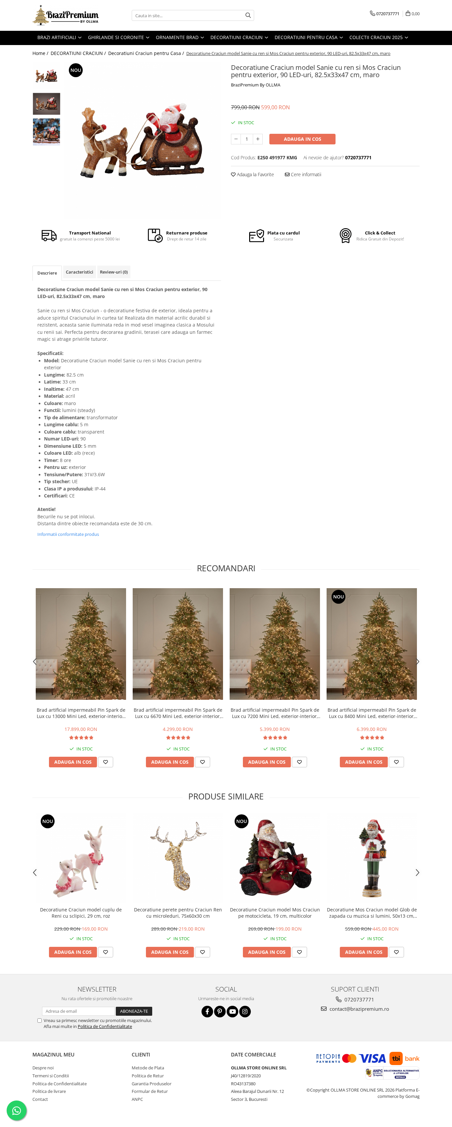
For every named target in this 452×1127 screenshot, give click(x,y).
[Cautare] (248, 15)
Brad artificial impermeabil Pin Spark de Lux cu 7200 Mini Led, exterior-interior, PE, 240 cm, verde (275, 713)
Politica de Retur (148, 1076)
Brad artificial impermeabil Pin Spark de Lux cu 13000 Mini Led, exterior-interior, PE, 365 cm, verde (81, 713)
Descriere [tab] (47, 273)
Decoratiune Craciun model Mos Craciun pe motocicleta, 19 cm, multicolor (275, 912)
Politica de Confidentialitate (105, 1026)
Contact (40, 1099)
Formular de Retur (150, 1091)
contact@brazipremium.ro (358, 1008)
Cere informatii (305, 174)
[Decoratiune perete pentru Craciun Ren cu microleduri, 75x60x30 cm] (178, 858)
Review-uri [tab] (114, 272)
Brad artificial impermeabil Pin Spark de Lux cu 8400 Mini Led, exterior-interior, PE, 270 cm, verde (372, 713)
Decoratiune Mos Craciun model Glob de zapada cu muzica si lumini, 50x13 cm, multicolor (372, 912)
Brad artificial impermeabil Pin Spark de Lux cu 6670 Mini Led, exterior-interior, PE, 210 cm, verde (178, 713)
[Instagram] (245, 1011)
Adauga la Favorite (255, 174)
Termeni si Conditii (50, 1076)
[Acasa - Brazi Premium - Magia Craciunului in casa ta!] (65, 15)
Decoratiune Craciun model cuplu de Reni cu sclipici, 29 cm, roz (81, 912)
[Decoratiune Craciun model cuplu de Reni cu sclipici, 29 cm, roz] (81, 858)
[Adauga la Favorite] (105, 762)
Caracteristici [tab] (79, 272)
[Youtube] (232, 1011)
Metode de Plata (148, 1068)
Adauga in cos (302, 139)
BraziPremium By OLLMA (255, 85)
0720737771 (358, 999)
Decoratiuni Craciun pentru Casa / (146, 53)
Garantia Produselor (151, 1084)
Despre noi (43, 1068)
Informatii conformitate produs (68, 534)
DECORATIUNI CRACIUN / (79, 53)
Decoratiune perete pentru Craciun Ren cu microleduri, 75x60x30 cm (178, 912)
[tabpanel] (142, 140)
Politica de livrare (49, 1091)
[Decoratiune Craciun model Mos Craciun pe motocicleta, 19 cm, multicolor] (275, 858)
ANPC (137, 1099)
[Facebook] (207, 1011)
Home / (41, 53)
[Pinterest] (220, 1011)
